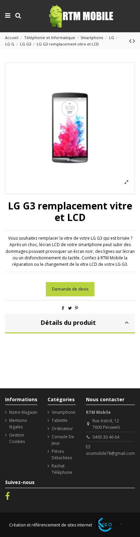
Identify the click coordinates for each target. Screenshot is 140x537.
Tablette (60, 420)
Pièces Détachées (62, 454)
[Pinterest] (76, 308)
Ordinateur (62, 428)
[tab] (70, 323)
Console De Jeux (63, 440)
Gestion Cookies (17, 438)
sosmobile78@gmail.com (110, 453)
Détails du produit (68, 322)
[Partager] (63, 308)
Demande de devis (70, 289)
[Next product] (134, 41)
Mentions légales (18, 424)
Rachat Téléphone (62, 469)
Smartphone (63, 412)
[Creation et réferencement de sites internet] (108, 525)
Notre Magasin (23, 412)
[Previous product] (131, 41)
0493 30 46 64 (105, 437)
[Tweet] (70, 308)
